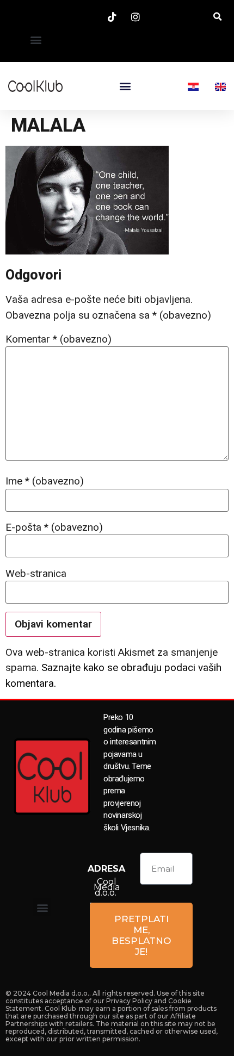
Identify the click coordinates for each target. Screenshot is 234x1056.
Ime (44, 481)
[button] (36, 39)
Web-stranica (35, 573)
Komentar (58, 339)
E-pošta (54, 527)
